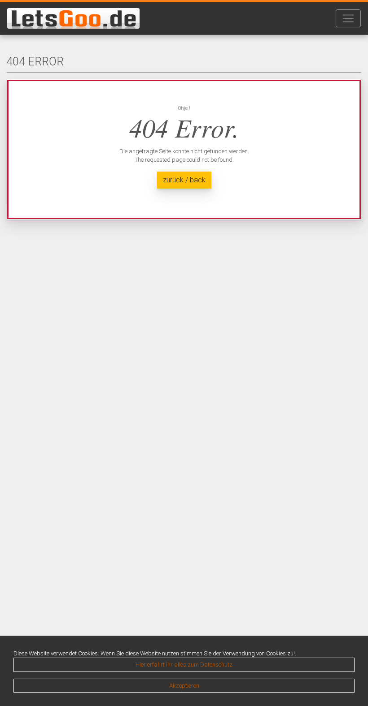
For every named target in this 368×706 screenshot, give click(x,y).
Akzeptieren (184, 685)
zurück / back (184, 180)
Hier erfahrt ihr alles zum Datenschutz (184, 664)
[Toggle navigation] (348, 18)
